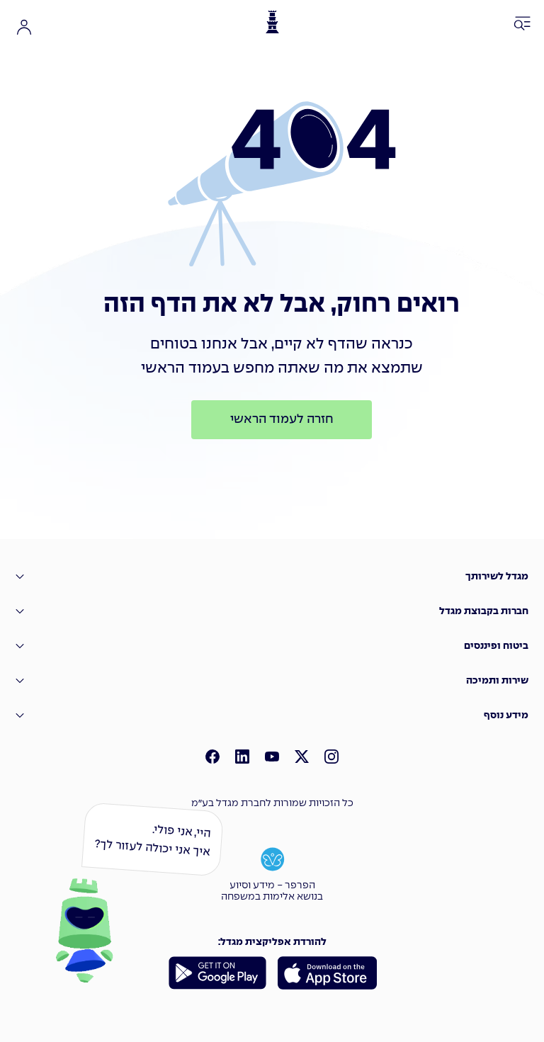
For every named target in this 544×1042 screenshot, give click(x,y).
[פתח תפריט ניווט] (523, 24)
